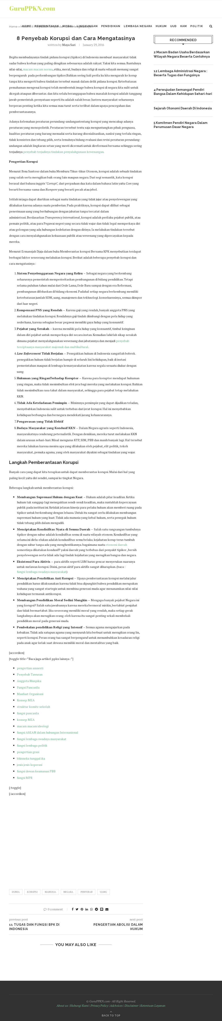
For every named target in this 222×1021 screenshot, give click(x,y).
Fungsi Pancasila (28, 687)
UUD (173, 26)
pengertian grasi (28, 752)
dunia (16, 891)
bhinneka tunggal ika (31, 758)
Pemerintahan (47, 26)
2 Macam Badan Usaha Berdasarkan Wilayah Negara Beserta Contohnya (182, 54)
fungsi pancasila (28, 713)
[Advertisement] (76, 841)
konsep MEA (26, 720)
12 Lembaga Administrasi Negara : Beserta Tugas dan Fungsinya (180, 73)
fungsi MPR (25, 778)
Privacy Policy (99, 1005)
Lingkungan (87, 26)
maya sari (68, 45)
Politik (196, 26)
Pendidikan (110, 26)
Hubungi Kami (79, 1005)
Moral (67, 26)
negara (68, 891)
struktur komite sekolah (33, 707)
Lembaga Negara (138, 26)
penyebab (87, 891)
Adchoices (116, 1005)
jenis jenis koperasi (29, 765)
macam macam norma (37, 69)
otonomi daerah (116, 545)
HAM (183, 26)
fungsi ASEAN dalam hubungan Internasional (47, 732)
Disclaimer (131, 1005)
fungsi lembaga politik (32, 745)
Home (26, 26)
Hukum (161, 26)
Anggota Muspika (29, 681)
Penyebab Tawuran (29, 674)
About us (62, 1005)
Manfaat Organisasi (30, 694)
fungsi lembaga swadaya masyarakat (41, 572)
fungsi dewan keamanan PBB (36, 771)
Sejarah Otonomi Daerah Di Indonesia (183, 108)
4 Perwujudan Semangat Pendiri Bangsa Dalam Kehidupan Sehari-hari (183, 92)
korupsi (32, 891)
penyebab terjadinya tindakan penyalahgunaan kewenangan (63, 152)
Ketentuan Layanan (152, 1005)
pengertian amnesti (30, 668)
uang (103, 891)
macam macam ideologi (33, 726)
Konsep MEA (26, 700)
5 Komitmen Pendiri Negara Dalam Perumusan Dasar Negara (180, 125)
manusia (50, 891)
